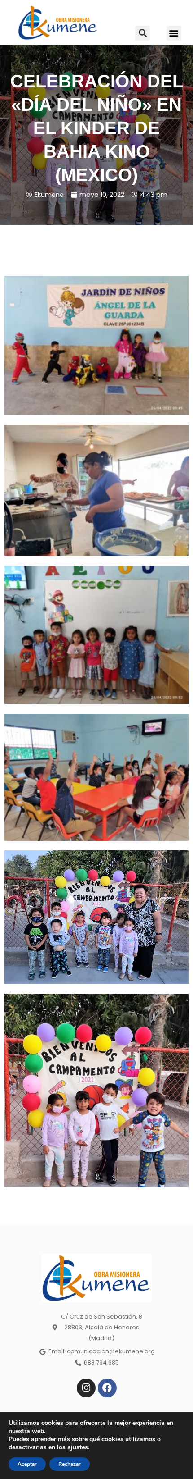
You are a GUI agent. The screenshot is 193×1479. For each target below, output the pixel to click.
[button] (142, 33)
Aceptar (27, 1464)
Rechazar (69, 1464)
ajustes (77, 1447)
